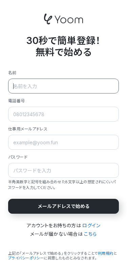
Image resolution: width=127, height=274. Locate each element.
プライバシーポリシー (26, 258)
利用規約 (105, 253)
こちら (90, 234)
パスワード (17, 157)
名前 (12, 72)
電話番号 (16, 100)
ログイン (91, 225)
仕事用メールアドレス (27, 128)
